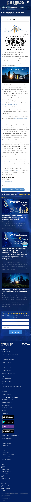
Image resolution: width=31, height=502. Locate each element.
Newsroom (4, 389)
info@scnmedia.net (7, 181)
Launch (19, 127)
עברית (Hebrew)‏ (5, 473)
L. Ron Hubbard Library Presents (10, 367)
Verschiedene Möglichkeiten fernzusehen (11, 386)
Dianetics (4, 450)
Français (3, 490)
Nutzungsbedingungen (5, 495)
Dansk (2, 464)
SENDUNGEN (4, 349)
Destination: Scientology (8, 359)
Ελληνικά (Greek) (5, 468)
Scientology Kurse (6, 443)
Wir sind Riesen (20, 189)
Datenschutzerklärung (5, 498)
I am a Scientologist (7, 370)
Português (3, 483)
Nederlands (4, 480)
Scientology (5, 441)
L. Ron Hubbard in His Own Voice (10, 354)
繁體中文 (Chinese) (6, 488)
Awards (5, 189)
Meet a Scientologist (7, 362)
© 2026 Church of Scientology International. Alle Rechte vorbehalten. (14, 493)
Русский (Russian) (6, 485)
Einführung (4, 383)
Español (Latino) (5, 469)
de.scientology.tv (6, 170)
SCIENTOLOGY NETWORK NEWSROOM (13, 7)
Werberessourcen (6, 394)
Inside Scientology (7, 357)
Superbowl (11, 189)
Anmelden (15, 332)
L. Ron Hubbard (6, 445)
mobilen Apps (17, 170)
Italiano (3, 476)
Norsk (2, 481)
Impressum (3, 500)
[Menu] (2, 2)
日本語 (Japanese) (5, 478)
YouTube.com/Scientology (20, 118)
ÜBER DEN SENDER (6, 381)
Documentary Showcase (8, 373)
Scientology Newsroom (8, 454)
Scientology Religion (7, 457)
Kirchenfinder (5, 447)
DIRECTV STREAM (7, 402)
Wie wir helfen (5, 452)
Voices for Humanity (7, 365)
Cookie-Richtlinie (4, 496)
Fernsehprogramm (6, 378)
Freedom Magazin (6, 459)
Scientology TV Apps (7, 413)
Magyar (3, 475)
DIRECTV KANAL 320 (7, 399)
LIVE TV (3, 376)
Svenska (3, 487)
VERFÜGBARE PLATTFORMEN (9, 397)
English (3, 462)
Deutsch (3, 466)
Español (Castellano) (6, 471)
